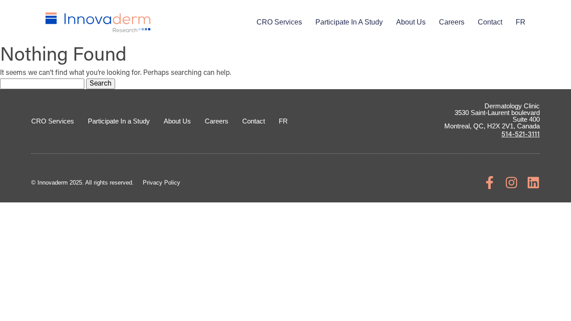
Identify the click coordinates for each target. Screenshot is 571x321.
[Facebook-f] (489, 182)
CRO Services (279, 22)
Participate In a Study (349, 22)
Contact (490, 22)
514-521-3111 (520, 134)
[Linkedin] (533, 182)
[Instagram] (511, 182)
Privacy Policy (161, 182)
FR (520, 22)
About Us (411, 22)
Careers (451, 22)
